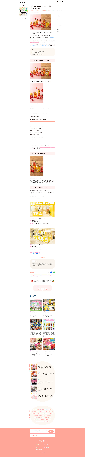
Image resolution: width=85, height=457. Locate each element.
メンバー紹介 (46, 444)
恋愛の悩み (36, 419)
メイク (36, 417)
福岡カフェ (32, 12)
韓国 (46, 419)
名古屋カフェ (37, 12)
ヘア (58, 8)
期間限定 (32, 10)
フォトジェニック (41, 417)
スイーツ (38, 421)
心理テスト (35, 411)
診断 (34, 409)
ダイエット (44, 415)
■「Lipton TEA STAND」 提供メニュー (38, 51)
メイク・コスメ (59, 10)
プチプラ (47, 409)
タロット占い (39, 411)
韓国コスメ (50, 411)
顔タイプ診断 (40, 413)
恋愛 (44, 413)
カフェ (46, 417)
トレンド (42, 421)
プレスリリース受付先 (39, 449)
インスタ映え (36, 415)
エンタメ (58, 27)
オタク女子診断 (45, 411)
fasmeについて (38, 444)
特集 (58, 29)
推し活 (49, 417)
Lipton (49, 10)
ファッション (49, 415)
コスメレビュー (35, 413)
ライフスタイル (59, 25)
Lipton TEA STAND (44, 10)
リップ (48, 413)
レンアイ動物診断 (42, 419)
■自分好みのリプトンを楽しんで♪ (37, 54)
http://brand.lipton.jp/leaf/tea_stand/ (35, 253)
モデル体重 (47, 421)
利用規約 (37, 447)
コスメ (51, 413)
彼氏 (40, 415)
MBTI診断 (38, 409)
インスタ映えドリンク (37, 10)
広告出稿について (34, 435)
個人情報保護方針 (46, 447)
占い (50, 409)
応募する (51, 431)
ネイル (50, 419)
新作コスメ (43, 409)
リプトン (53, 10)
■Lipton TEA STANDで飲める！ (37, 52)
